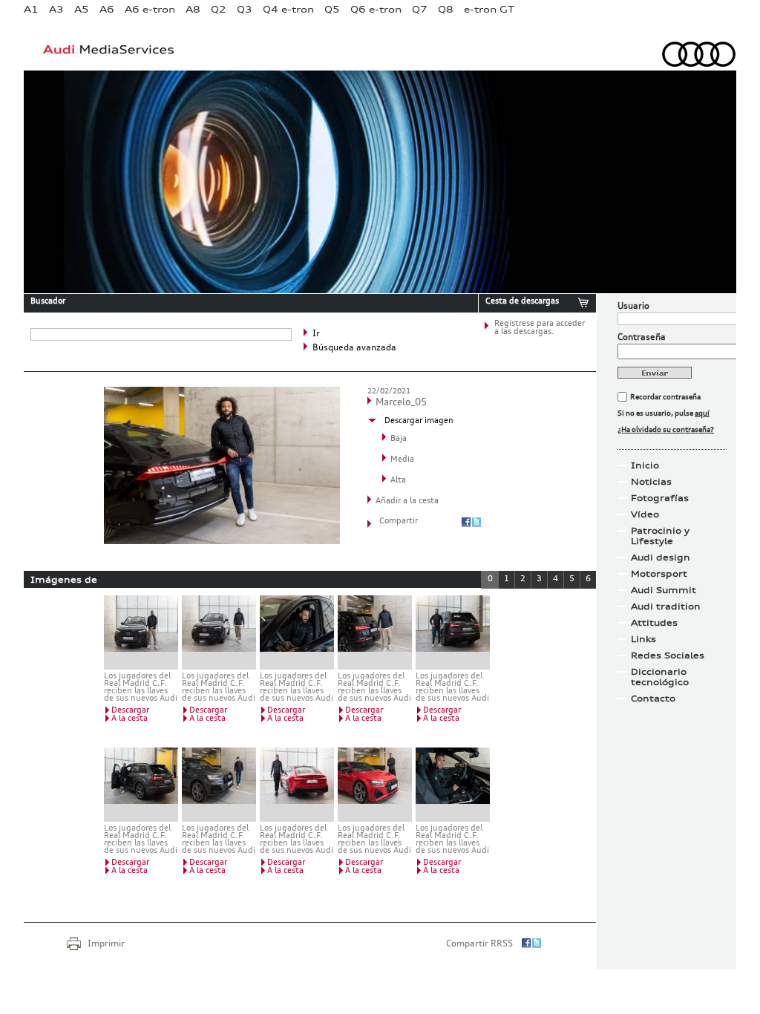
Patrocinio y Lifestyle (660, 536)
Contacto (653, 698)
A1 (31, 9)
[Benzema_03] (219, 632)
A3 (56, 9)
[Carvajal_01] (453, 632)
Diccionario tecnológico (660, 677)
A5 (81, 9)
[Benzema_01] (141, 632)
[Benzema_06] (297, 632)
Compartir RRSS (479, 944)
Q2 (218, 9)
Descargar (130, 711)
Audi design (660, 557)
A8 (193, 9)
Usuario (633, 306)
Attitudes (654, 623)
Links (643, 639)
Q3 (244, 9)
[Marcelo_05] (222, 541)
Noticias (651, 482)
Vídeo (645, 514)
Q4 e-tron (288, 9)
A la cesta (129, 719)
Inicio (645, 465)
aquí (702, 413)
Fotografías (660, 498)
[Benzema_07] (375, 632)
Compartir (398, 521)
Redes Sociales (667, 655)
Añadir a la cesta (407, 501)
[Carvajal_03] (141, 785)
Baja (398, 439)
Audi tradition (666, 606)
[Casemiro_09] (453, 785)
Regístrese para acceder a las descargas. (539, 328)
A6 (106, 9)
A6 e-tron (150, 9)
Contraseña (642, 337)
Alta (398, 481)
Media (402, 460)
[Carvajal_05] (219, 785)
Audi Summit (663, 590)
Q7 (420, 9)
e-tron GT (489, 9)
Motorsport (659, 574)
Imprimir (106, 944)
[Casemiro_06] (375, 785)
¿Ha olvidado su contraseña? (666, 430)
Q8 (445, 9)
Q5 (332, 9)
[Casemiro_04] (297, 785)
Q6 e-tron (376, 9)
